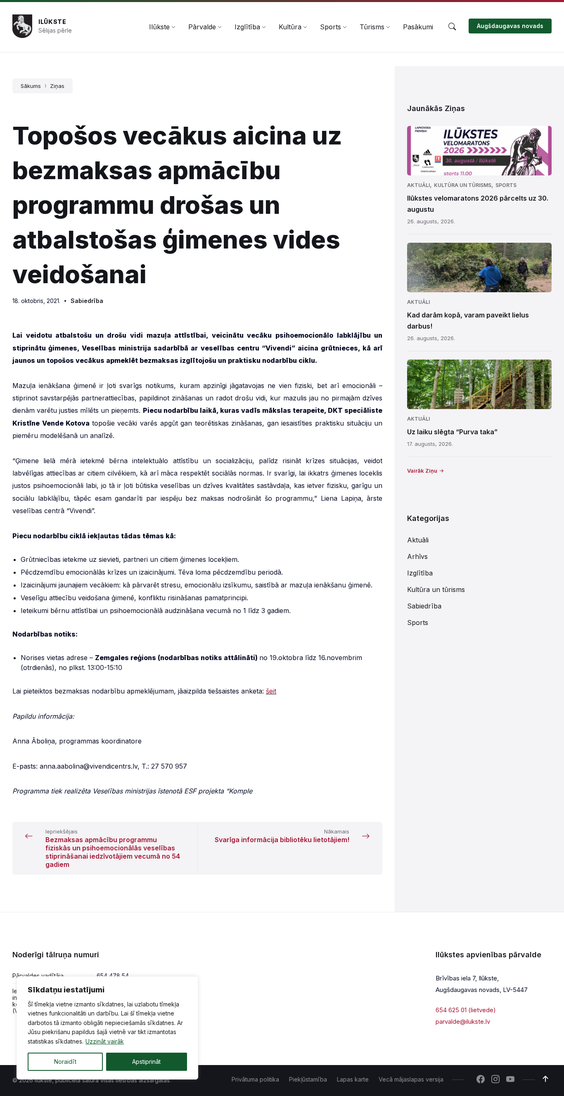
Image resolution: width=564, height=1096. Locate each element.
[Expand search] (452, 27)
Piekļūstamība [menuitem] (308, 1079)
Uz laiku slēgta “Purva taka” (452, 432)
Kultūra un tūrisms (462, 185)
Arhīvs (417, 556)
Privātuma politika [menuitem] (255, 1079)
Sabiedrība (87, 300)
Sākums (31, 86)
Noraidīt (65, 1061)
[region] (107, 1027)
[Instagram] (495, 1080)
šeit (271, 691)
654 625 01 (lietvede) (466, 1010)
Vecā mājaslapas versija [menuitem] (411, 1079)
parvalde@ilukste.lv (463, 1021)
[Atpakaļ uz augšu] (545, 1079)
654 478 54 (113, 975)
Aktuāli (418, 185)
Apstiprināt (146, 1061)
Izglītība (420, 573)
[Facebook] (480, 1080)
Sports (506, 185)
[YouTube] (510, 1080)
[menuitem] (159, 27)
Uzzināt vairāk (104, 1041)
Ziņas (57, 86)
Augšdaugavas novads (510, 25)
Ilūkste (52, 21)
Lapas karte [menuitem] (353, 1079)
